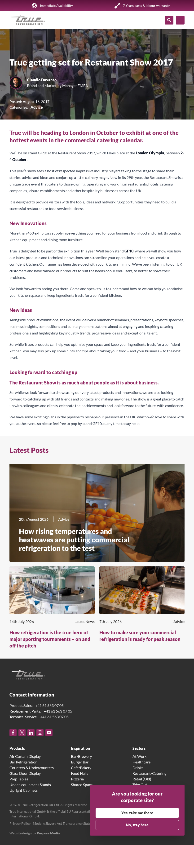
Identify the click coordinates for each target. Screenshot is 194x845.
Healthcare (141, 762)
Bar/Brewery (81, 756)
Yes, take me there (137, 813)
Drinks (137, 767)
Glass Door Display (25, 773)
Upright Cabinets (23, 790)
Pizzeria (77, 779)
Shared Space (82, 784)
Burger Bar (79, 762)
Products (17, 748)
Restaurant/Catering (149, 773)
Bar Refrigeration (23, 762)
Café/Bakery (81, 767)
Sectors (139, 748)
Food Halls (79, 773)
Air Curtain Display (25, 756)
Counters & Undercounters (31, 767)
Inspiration (80, 748)
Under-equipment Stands (30, 784)
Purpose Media (48, 833)
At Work (139, 756)
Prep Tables (18, 779)
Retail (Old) (141, 779)
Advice (37, 107)
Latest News (85, 621)
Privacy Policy (20, 823)
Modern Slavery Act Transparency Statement (65, 823)
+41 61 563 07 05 (49, 705)
